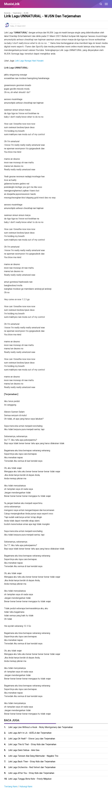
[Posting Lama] (9, 717)
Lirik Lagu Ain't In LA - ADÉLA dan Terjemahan (29, 733)
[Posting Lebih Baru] (5, 717)
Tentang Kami (10, 786)
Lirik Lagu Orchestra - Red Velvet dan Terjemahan (32, 767)
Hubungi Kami (25, 786)
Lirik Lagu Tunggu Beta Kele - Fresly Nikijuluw (29, 779)
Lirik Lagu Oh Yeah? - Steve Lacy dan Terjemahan (31, 738)
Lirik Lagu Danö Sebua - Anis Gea (23, 750)
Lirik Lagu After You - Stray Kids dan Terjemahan (31, 773)
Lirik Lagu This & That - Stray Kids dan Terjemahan (32, 744)
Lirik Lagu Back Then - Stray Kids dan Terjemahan (31, 761)
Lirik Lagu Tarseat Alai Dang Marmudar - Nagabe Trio (33, 756)
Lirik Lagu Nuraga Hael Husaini (29, 60)
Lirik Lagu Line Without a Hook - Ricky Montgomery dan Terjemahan (40, 727)
